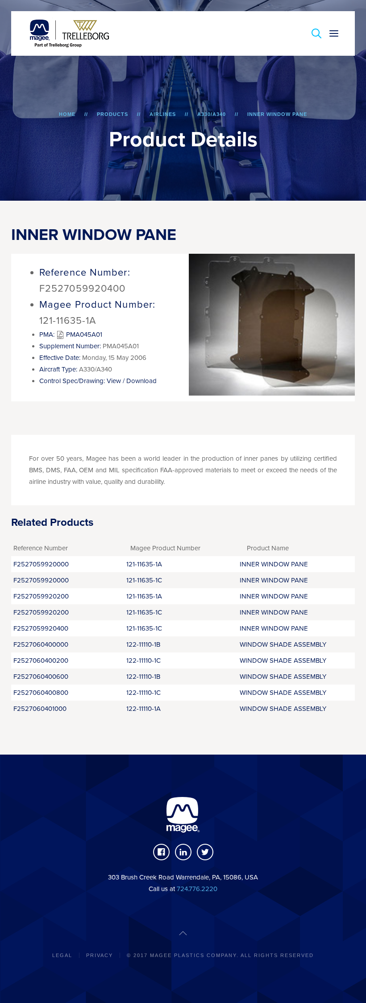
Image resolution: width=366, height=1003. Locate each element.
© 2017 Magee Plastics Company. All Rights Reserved (220, 955)
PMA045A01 (83, 334)
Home (67, 114)
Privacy (99, 955)
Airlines (163, 114)
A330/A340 (211, 114)
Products (112, 114)
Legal (62, 955)
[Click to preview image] (272, 324)
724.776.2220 (197, 889)
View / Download (132, 381)
